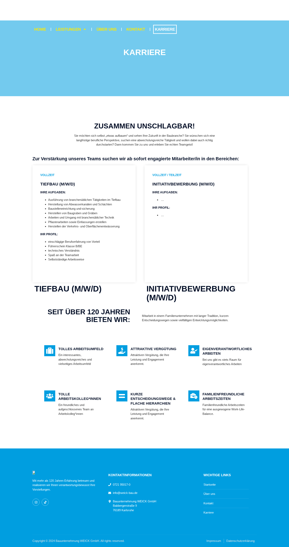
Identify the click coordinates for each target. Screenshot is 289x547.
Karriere (165, 29)
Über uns (107, 29)
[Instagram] (36, 502)
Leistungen (68, 29)
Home (40, 29)
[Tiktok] (45, 502)
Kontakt (135, 29)
